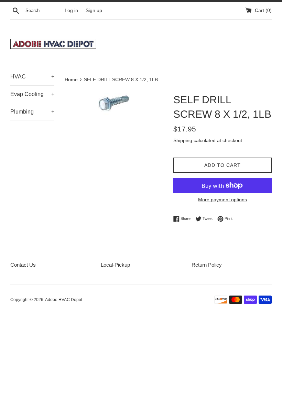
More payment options (222, 199)
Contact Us (23, 265)
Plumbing (32, 112)
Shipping (182, 140)
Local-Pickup (115, 265)
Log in (71, 10)
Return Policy (207, 265)
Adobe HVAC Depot (63, 299)
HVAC (32, 76)
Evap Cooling (32, 94)
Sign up (94, 10)
